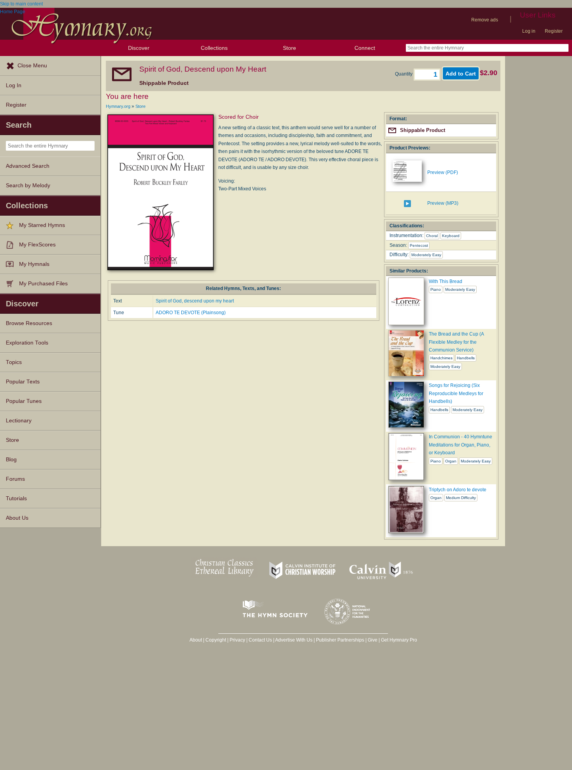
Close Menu (32, 66)
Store (289, 48)
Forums (15, 479)
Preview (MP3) (442, 203)
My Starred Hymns (42, 225)
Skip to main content (21, 4)
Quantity (404, 74)
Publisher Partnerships (340, 640)
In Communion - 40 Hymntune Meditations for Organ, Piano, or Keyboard (460, 444)
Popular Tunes (24, 401)
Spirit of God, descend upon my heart (195, 301)
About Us (17, 518)
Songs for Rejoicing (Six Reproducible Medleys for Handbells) (456, 393)
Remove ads (484, 20)
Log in (528, 31)
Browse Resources (29, 323)
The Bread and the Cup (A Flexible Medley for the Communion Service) (456, 342)
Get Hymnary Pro (399, 640)
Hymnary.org (118, 106)
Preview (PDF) (442, 172)
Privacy (237, 640)
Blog (11, 459)
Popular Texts (23, 382)
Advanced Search (27, 166)
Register (554, 31)
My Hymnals (34, 264)
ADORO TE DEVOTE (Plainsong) (191, 312)
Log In (13, 85)
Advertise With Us (293, 640)
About (195, 640)
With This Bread (445, 281)
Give (372, 640)
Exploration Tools (27, 343)
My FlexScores (37, 245)
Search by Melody (28, 185)
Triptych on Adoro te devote (457, 489)
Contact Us (260, 640)
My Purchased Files (43, 284)
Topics (14, 362)
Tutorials (16, 498)
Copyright (215, 640)
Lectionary (19, 421)
